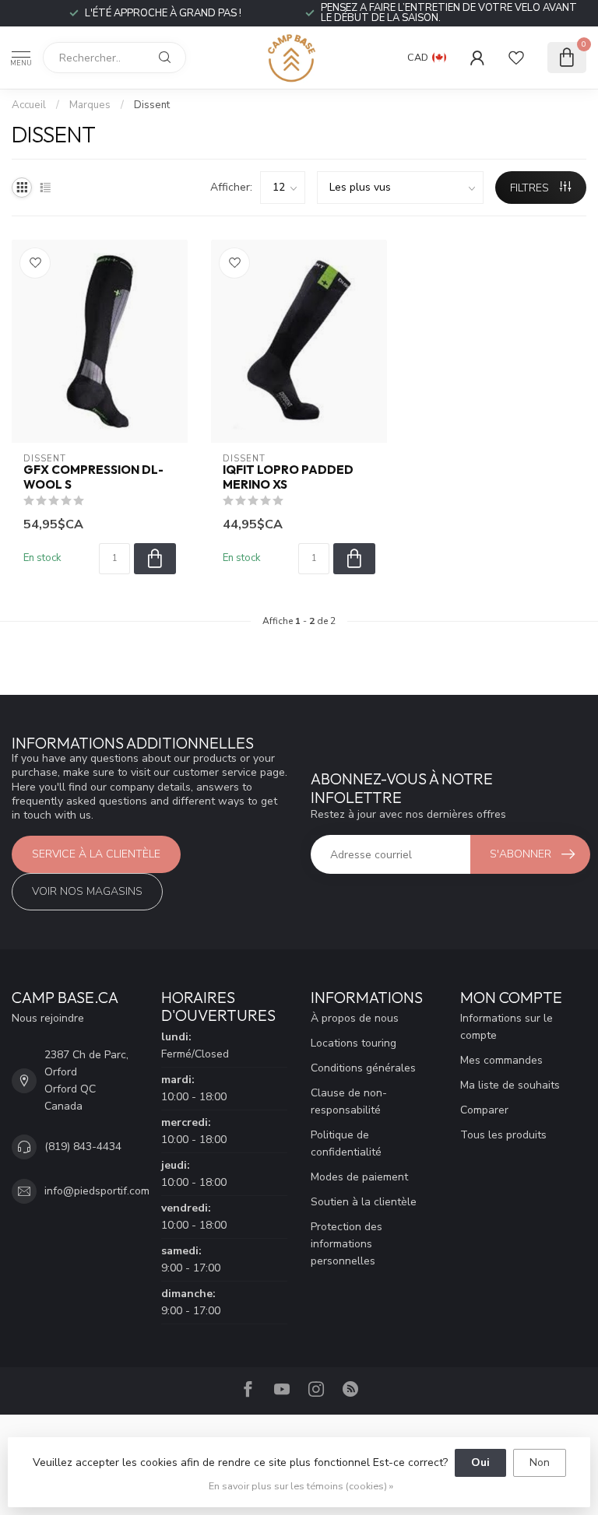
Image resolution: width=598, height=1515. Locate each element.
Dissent (152, 105)
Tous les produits (503, 1134)
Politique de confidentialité (346, 1143)
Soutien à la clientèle (364, 1201)
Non (539, 1462)
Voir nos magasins (87, 891)
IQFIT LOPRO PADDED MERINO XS (288, 477)
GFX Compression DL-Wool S (93, 477)
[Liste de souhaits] (516, 57)
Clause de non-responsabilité (349, 1101)
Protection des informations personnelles (346, 1243)
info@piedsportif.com (97, 1191)
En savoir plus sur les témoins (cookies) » (301, 1485)
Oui (480, 1462)
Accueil (29, 105)
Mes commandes (501, 1060)
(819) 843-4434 (82, 1146)
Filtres (531, 188)
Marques (90, 105)
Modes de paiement (359, 1177)
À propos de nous (355, 1018)
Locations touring (353, 1043)
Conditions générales (363, 1068)
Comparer (484, 1110)
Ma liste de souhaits (510, 1085)
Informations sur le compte (506, 1027)
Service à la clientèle (96, 854)
